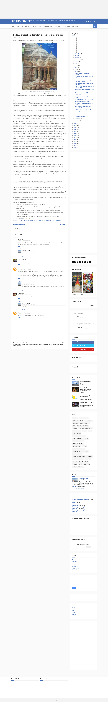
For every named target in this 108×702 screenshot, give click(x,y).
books (74, 425)
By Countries (37, 26)
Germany (79, 433)
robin (78, 316)
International (76, 441)
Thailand (75, 464)
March (76, 71)
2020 (75, 50)
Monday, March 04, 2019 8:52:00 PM (28, 304)
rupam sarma (21, 293)
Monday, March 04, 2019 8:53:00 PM (28, 284)
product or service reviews (79, 456)
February (77, 118)
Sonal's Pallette (22, 259)
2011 (75, 137)
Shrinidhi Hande (26, 250)
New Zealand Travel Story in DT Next (83, 113)
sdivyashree (79, 327)
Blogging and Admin (84, 423)
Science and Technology (78, 459)
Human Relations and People (79, 436)
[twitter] (83, 21)
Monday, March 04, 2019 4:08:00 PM (24, 294)
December (77, 53)
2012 (75, 135)
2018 (75, 123)
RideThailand (89, 456)
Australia (90, 420)
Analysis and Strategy (78, 420)
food (74, 433)
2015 (75, 129)
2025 (75, 40)
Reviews (57, 26)
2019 (75, 52)
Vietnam (74, 466)
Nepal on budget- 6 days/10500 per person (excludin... (83, 107)
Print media (74, 570)
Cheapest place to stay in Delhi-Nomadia (44, 220)
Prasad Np (20, 239)
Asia (15, 224)
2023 (75, 44)
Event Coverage (75, 568)
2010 (75, 139)
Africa (80, 418)
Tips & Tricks (48, 26)
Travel (73, 564)
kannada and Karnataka (78, 443)
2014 (75, 131)
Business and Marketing (82, 425)
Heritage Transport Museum (25, 220)
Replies (20, 248)
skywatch (75, 461)
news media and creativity (78, 448)
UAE (89, 464)
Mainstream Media (77, 446)
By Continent (26, 26)
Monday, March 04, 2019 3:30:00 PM (24, 269)
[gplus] (86, 21)
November (77, 55)
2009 (75, 141)
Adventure (75, 418)
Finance (90, 430)
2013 (75, 133)
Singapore (87, 459)
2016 (75, 127)
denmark (75, 428)
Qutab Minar (58, 220)
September (77, 59)
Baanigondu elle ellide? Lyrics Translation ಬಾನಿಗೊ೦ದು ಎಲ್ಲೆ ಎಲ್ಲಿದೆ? (87, 383)
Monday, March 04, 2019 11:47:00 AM (24, 260)
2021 (75, 48)
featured (85, 430)
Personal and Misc (77, 451)
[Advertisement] (9, 9)
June (76, 65)
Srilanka (81, 461)
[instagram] (88, 21)
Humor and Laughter (77, 438)
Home (13, 26)
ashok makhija (21, 312)
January (77, 120)
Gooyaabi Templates (68, 700)
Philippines (85, 451)
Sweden (86, 461)
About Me (75, 26)
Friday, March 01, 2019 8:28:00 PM (24, 240)
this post (75, 486)
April (76, 69)
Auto (18, 26)
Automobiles (75, 423)
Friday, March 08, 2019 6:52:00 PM (24, 313)
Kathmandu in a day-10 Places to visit (84, 99)
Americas (86, 418)
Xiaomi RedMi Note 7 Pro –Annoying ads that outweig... (83, 80)
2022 (75, 46)
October (77, 57)
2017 (75, 125)
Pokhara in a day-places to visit (82, 101)
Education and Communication (85, 428)
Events (79, 430)
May (76, 67)
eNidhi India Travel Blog (21, 21)
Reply (19, 246)
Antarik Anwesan (22, 268)
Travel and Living (20, 224)
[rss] (91, 21)
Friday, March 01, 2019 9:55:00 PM (28, 251)
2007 (75, 145)
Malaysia (84, 446)
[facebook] (80, 21)
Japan (82, 441)
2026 (75, 38)
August (77, 61)
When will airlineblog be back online (80, 499)
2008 (75, 143)
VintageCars (81, 466)
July (76, 63)
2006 (75, 147)
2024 (75, 42)
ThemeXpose (42, 700)
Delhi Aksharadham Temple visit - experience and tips (83, 115)
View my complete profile (78, 488)
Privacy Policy (66, 26)
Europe (74, 430)
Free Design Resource (51, 700)
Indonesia (86, 438)
